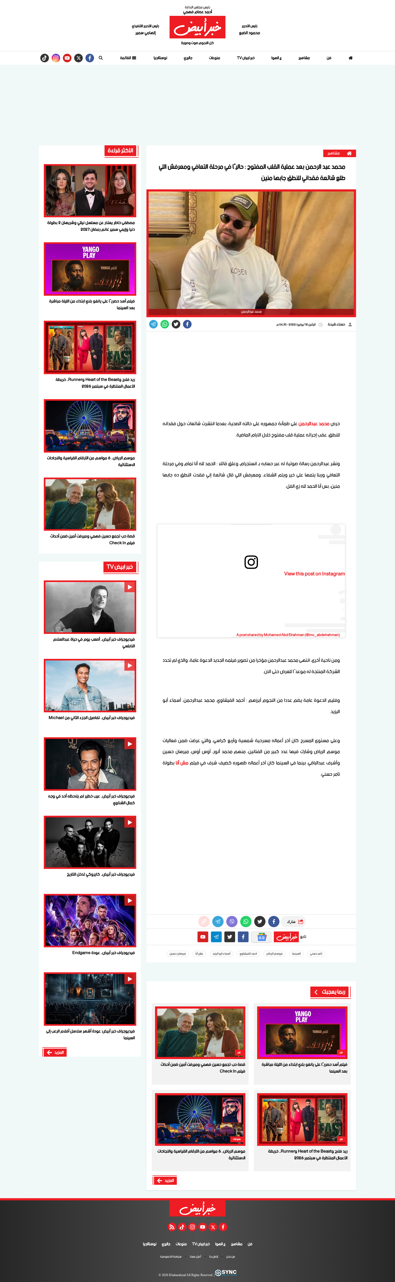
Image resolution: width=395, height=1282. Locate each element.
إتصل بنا (213, 1257)
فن (329, 58)
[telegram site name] (216, 936)
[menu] (100, 58)
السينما (296, 954)
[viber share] (153, 324)
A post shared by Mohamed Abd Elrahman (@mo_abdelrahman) (288, 635)
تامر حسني (316, 954)
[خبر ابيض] (197, 27)
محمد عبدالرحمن (314, 424)
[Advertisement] (197, 105)
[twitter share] (176, 324)
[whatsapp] (204, 921)
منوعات (214, 58)
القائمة (125, 58)
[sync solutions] (225, 1275)
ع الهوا (276, 58)
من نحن (230, 1257)
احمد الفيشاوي (248, 954)
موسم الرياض (274, 954)
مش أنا (182, 763)
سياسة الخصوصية (171, 1257)
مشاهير (304, 58)
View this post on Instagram (314, 574)
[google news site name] (261, 936)
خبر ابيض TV (246, 58)
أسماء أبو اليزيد (221, 954)
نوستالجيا (160, 58)
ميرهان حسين (178, 954)
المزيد (169, 1181)
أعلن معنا (195, 1257)
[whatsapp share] (164, 324)
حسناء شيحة (337, 324)
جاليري (188, 58)
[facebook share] (187, 324)
